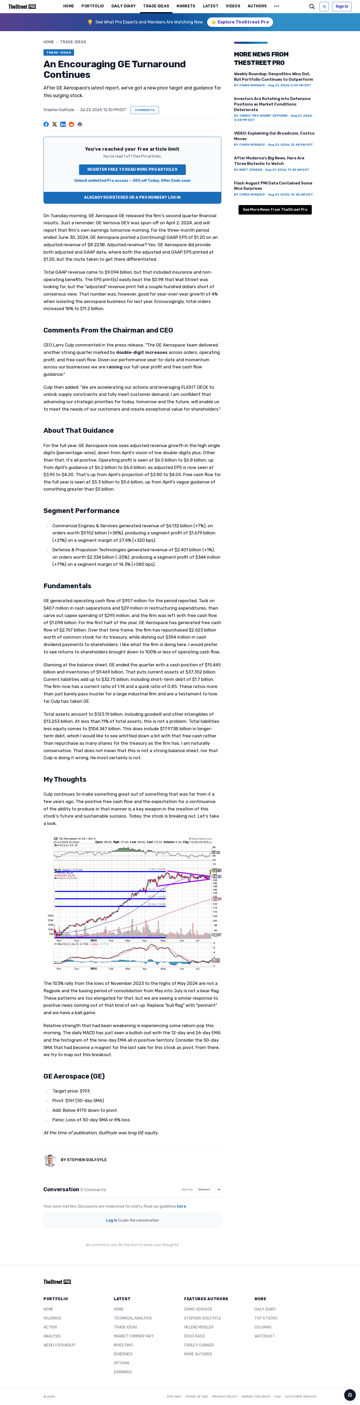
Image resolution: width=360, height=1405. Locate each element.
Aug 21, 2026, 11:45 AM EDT (287, 170)
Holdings (52, 1318)
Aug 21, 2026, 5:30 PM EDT (289, 85)
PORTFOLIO (92, 6)
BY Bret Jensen (248, 170)
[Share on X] (54, 124)
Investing (123, 1345)
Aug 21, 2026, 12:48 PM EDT (290, 144)
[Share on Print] (79, 124)
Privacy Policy (224, 1396)
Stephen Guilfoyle (58, 110)
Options (121, 1363)
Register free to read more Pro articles (132, 169)
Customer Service (301, 1396)
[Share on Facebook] (46, 124)
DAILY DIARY (123, 6)
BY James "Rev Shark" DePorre (261, 115)
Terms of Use (196, 1396)
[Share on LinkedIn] (63, 124)
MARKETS (186, 6)
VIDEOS (233, 6)
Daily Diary (265, 1309)
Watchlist (265, 1336)
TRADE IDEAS (156, 6)
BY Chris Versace (249, 85)
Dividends (123, 1354)
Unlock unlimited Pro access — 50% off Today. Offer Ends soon (132, 180)
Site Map (174, 1396)
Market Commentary (134, 1336)
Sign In (341, 6)
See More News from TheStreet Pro (275, 209)
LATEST (210, 6)
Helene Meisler (198, 1327)
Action (50, 1327)
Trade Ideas (125, 1327)
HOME (68, 6)
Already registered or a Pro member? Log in (132, 197)
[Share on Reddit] (71, 124)
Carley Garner (199, 1345)
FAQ (278, 1396)
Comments (144, 110)
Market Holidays (256, 1396)
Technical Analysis (133, 1318)
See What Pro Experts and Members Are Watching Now (149, 22)
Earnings (123, 1372)
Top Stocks (266, 1318)
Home (48, 42)
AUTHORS (257, 6)
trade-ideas (73, 42)
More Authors (198, 1354)
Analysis (52, 1336)
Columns (263, 1327)
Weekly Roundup (59, 1345)
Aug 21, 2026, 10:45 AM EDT (290, 194)
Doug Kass (194, 1336)
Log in (111, 1220)
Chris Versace (198, 1309)
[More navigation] (277, 6)
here (181, 1206)
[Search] (312, 6)
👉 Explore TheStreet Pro (240, 22)
